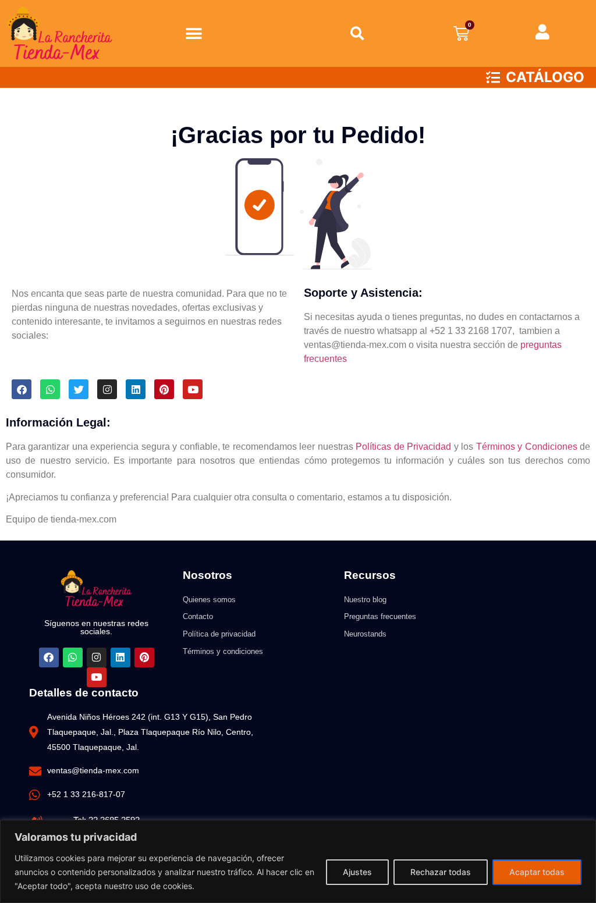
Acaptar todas (537, 872)
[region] (298, 861)
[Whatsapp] (50, 389)
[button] (193, 33)
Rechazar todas (440, 872)
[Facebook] (21, 389)
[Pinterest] (164, 389)
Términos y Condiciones (526, 447)
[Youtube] (193, 389)
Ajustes (357, 872)
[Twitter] (78, 389)
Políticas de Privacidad (403, 447)
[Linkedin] (136, 389)
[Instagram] (107, 389)
